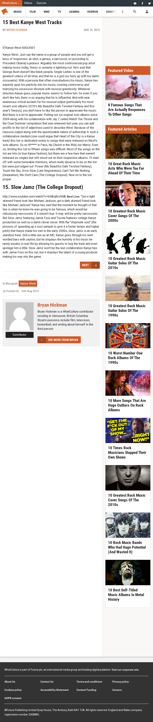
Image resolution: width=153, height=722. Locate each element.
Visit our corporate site (125, 669)
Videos (28, 3)
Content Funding (86, 689)
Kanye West (28, 283)
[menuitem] (11, 3)
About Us (9, 681)
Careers (117, 689)
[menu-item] (18, 12)
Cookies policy (13, 689)
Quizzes (41, 3)
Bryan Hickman (17, 30)
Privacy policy (120, 681)
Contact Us (46, 681)
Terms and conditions (89, 681)
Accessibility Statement (54, 689)
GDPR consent (12, 698)
